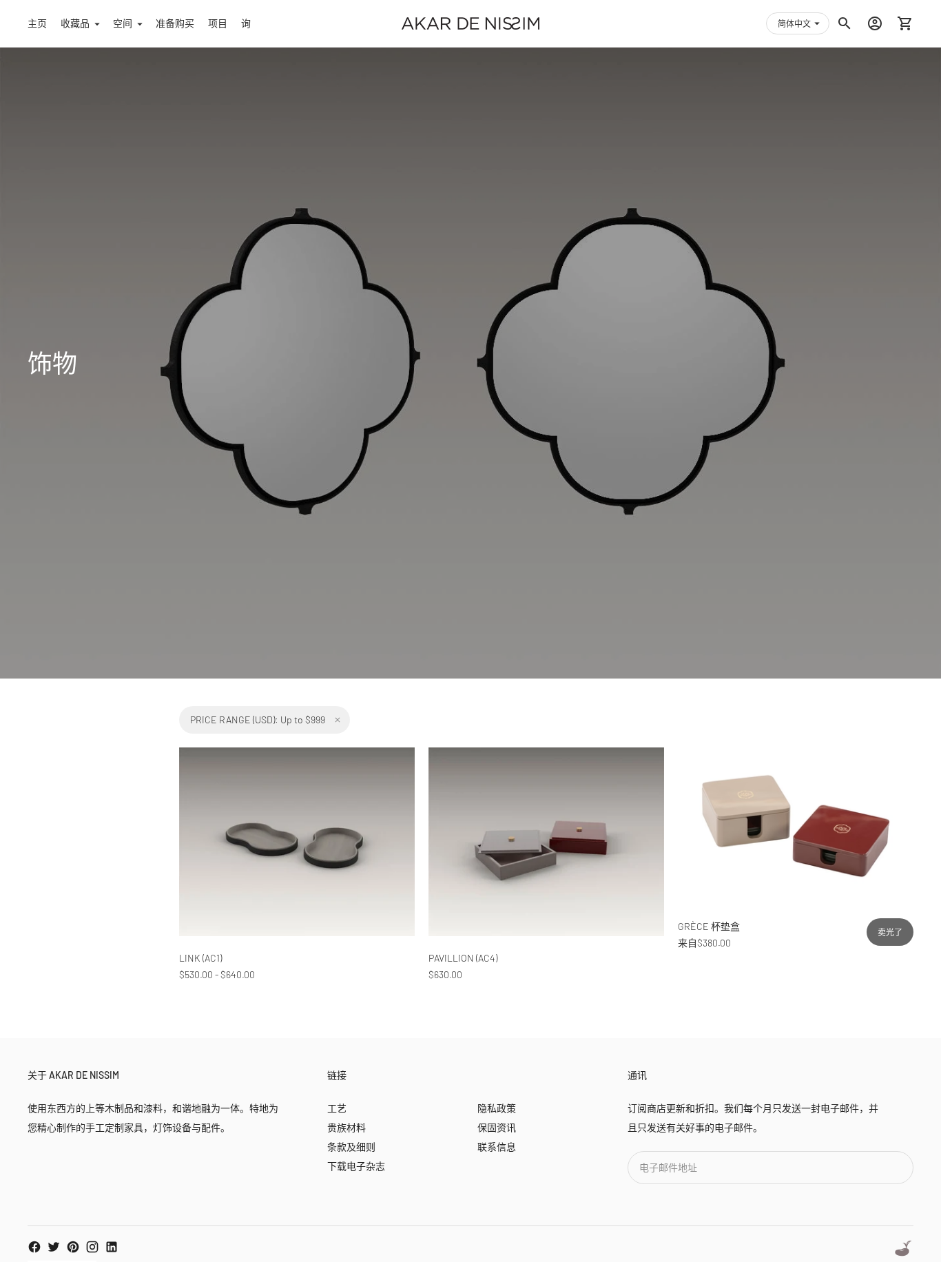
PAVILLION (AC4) (462, 958)
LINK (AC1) (200, 958)
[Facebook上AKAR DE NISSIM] (34, 1247)
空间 (122, 23)
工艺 (337, 1108)
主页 (37, 23)
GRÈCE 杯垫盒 (709, 926)
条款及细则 (351, 1146)
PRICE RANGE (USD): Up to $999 (257, 719)
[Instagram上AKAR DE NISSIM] (92, 1247)
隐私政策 (496, 1108)
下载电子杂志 (356, 1166)
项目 (217, 23)
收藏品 (75, 23)
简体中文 (794, 23)
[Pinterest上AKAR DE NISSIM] (73, 1247)
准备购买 (175, 23)
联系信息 (496, 1146)
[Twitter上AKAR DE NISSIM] (54, 1247)
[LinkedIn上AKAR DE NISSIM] (111, 1247)
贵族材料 (346, 1127)
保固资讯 (496, 1127)
